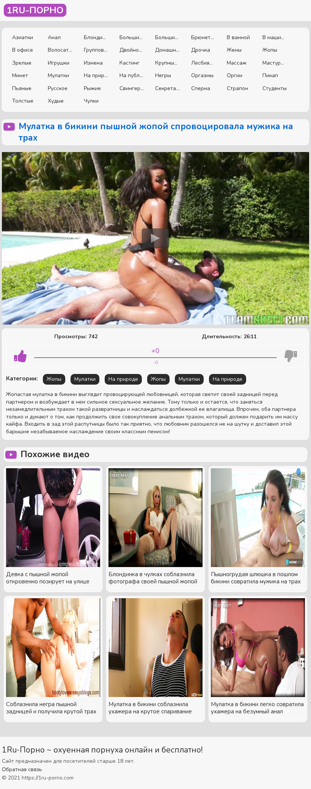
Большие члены (167, 37)
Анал (54, 37)
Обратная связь (22, 769)
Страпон (237, 88)
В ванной (238, 37)
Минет (20, 75)
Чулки (91, 101)
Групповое (96, 50)
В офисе (22, 50)
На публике (131, 75)
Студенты (274, 88)
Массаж (237, 63)
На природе (96, 75)
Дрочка (200, 50)
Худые (56, 101)
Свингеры (131, 88)
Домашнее (167, 50)
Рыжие (92, 88)
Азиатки (22, 37)
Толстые (22, 101)
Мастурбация (274, 63)
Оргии (234, 75)
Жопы (269, 50)
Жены (234, 50)
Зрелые (21, 63)
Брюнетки (203, 37)
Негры (163, 75)
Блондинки (96, 37)
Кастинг (129, 63)
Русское (58, 88)
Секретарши (167, 88)
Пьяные (21, 88)
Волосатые (60, 50)
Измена (93, 63)
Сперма (200, 88)
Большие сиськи (131, 37)
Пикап (270, 75)
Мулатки (58, 75)
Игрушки (58, 63)
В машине (274, 37)
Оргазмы (202, 75)
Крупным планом (167, 63)
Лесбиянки (203, 63)
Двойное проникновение (131, 50)
